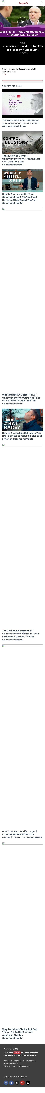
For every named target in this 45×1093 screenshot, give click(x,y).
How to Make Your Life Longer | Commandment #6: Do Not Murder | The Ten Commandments (22, 834)
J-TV (4, 74)
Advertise (30, 1061)
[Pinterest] (22, 1083)
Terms (14, 1066)
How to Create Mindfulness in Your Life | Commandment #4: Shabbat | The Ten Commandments (22, 436)
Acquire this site (11, 1063)
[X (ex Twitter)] (17, 1083)
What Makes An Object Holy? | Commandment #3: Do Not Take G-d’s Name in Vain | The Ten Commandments (21, 399)
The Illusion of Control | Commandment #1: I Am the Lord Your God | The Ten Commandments (21, 160)
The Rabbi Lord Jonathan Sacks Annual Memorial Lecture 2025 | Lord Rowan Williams (20, 123)
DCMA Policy (24, 1066)
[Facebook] (6, 1083)
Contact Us (19, 1061)
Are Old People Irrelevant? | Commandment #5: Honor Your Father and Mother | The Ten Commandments (20, 635)
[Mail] (28, 1083)
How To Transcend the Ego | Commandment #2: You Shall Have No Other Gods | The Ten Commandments (19, 198)
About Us (8, 1061)
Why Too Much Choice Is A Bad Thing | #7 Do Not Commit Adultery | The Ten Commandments (19, 1034)
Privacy (7, 1066)
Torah (22, 43)
